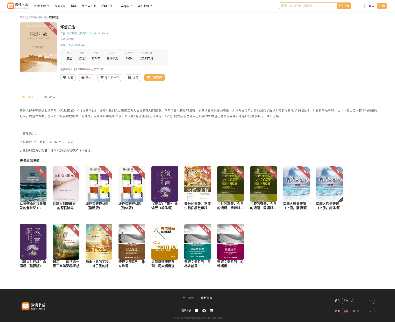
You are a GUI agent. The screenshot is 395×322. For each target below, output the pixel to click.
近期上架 (107, 6)
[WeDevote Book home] (17, 6)
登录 (371, 6)
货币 (337, 311)
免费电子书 (89, 6)
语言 (337, 300)
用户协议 (188, 298)
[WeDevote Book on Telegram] (204, 311)
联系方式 (186, 310)
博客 (74, 6)
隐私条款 (206, 298)
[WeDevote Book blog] (211, 311)
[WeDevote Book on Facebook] (197, 311)
